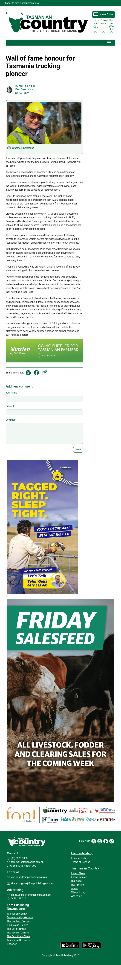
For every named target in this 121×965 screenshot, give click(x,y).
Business (76, 880)
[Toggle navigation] (109, 43)
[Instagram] (99, 841)
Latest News (78, 873)
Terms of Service (80, 861)
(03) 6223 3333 (19, 858)
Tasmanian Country (17, 913)
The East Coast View (18, 936)
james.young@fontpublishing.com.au (31, 894)
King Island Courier (17, 925)
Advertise (76, 896)
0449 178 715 (18, 898)
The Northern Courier (18, 921)
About (74, 888)
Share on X (28, 372)
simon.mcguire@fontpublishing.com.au (32, 883)
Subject (10, 406)
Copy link (44, 372)
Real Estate (77, 884)
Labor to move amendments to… (22, 3)
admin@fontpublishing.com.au (27, 861)
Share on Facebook (36, 372)
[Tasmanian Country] (47, 22)
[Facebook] (105, 841)
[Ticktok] (111, 841)
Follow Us (84, 841)
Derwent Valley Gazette (20, 917)
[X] (93, 841)
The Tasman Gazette (18, 932)
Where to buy (78, 892)
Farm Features (79, 877)
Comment (11, 419)
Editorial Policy (79, 858)
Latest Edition (106, 14)
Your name (11, 392)
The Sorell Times (16, 928)
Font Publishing (82, 853)
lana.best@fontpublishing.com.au (29, 877)
